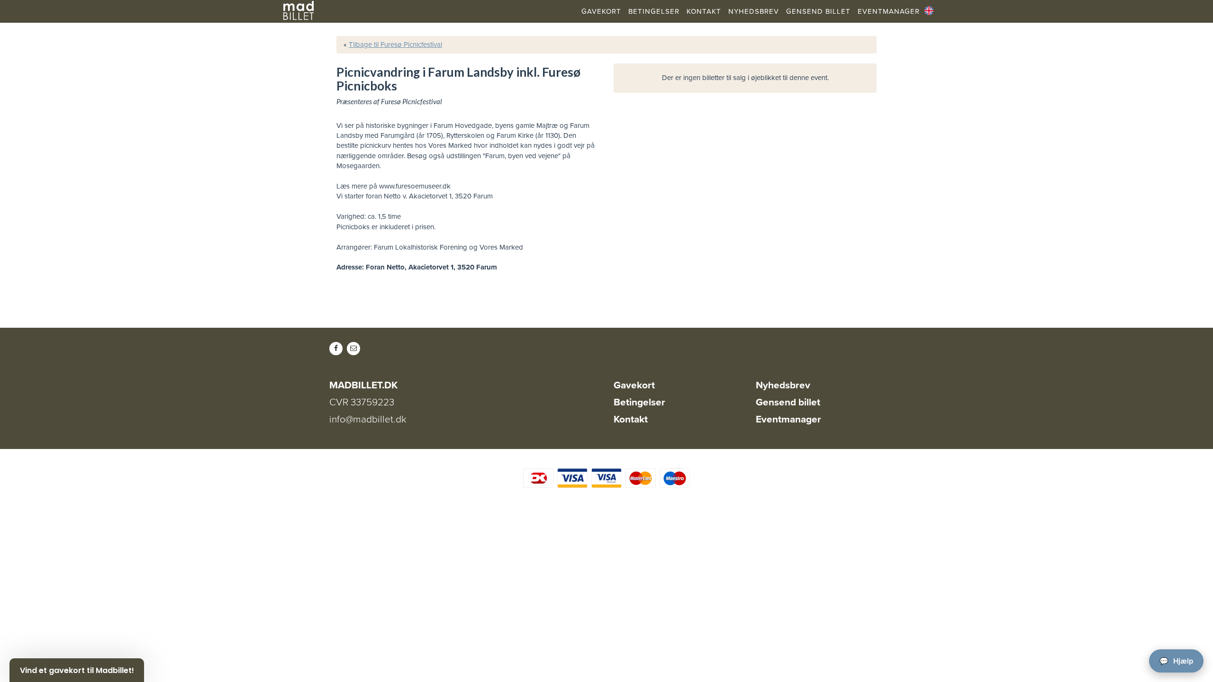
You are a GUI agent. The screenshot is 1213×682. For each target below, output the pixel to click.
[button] (76, 670)
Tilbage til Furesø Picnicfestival (395, 44)
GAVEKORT (601, 11)
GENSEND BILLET (818, 11)
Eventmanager (788, 419)
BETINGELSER (653, 11)
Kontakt (631, 419)
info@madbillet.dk (368, 419)
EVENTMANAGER (889, 11)
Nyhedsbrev (783, 385)
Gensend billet (788, 402)
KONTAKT (704, 11)
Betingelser (639, 402)
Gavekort (634, 385)
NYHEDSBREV (753, 11)
